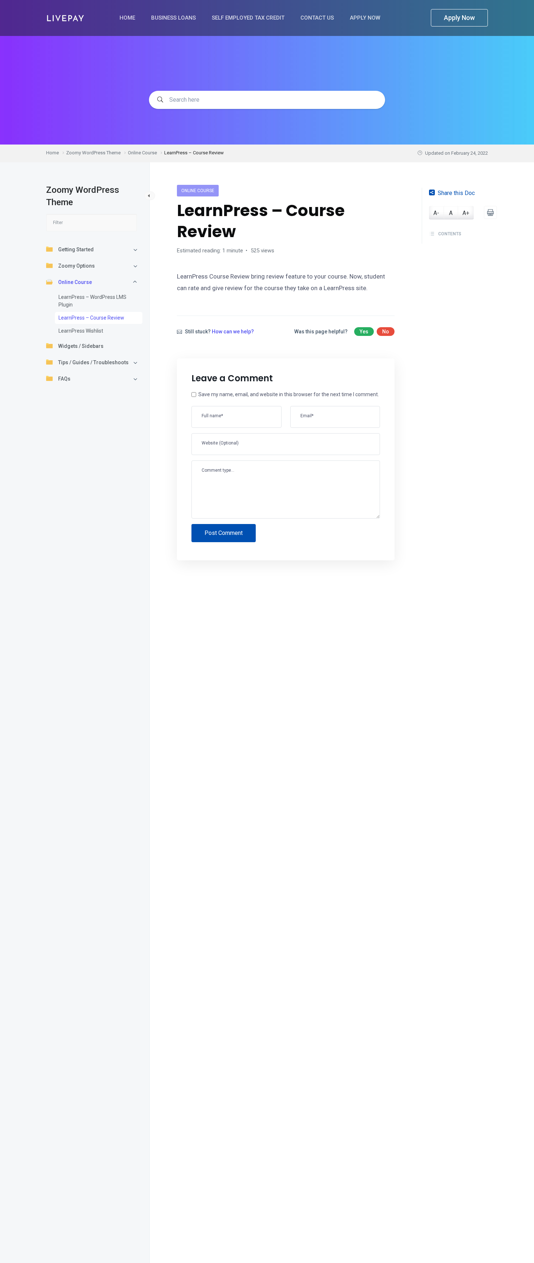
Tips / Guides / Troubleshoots (93, 362)
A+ (465, 213)
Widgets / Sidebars (81, 346)
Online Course (75, 282)
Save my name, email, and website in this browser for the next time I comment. (288, 394)
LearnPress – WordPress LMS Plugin (92, 301)
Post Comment (224, 532)
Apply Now (366, 18)
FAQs (64, 379)
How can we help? (233, 331)
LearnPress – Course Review (91, 318)
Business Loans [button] (174, 18)
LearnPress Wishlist (80, 331)
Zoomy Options (76, 266)
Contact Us (317, 18)
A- (436, 213)
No (385, 331)
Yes (364, 331)
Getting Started (76, 249)
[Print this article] (490, 212)
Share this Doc (456, 193)
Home (128, 18)
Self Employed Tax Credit (249, 18)
